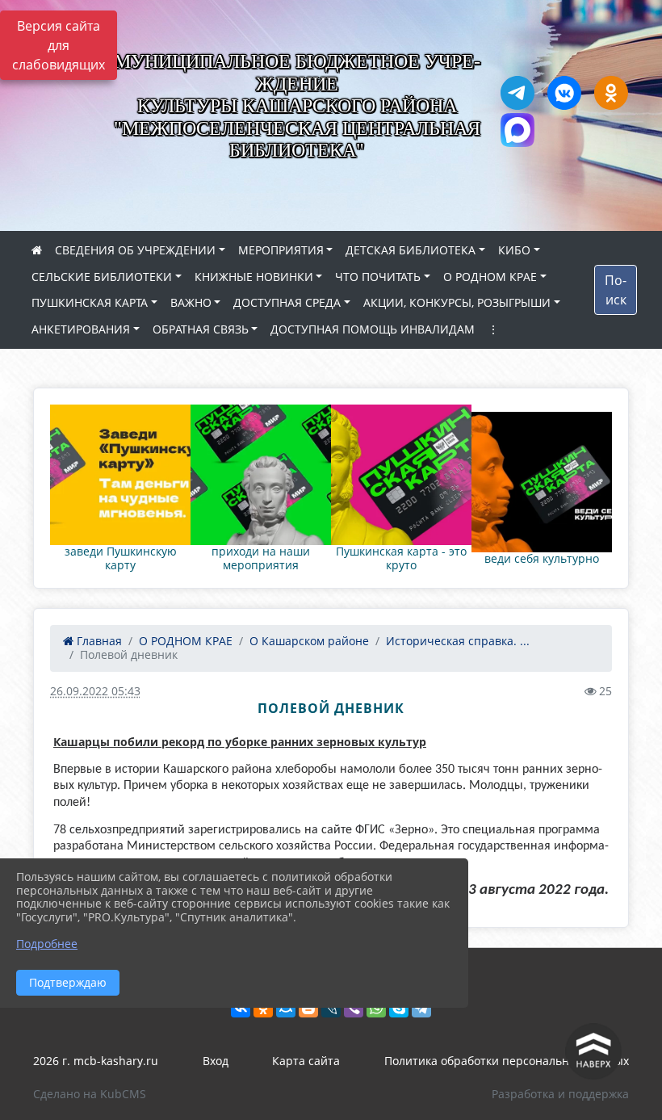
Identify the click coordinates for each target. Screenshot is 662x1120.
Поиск (615, 289)
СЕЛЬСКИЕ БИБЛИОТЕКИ (101, 276)
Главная (97, 640)
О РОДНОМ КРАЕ (490, 276)
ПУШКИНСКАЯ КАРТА (89, 302)
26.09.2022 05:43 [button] (95, 690)
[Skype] (399, 1007)
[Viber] (353, 1007)
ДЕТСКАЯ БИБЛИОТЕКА (411, 250)
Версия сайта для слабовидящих (58, 45)
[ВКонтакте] (240, 1007)
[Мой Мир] (285, 1007)
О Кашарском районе (309, 640)
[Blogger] (308, 1007)
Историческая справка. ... (458, 640)
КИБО (514, 250)
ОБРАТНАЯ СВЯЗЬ (201, 329)
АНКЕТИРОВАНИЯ (80, 329)
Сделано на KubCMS (89, 1093)
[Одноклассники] (263, 1007)
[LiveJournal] (331, 1007)
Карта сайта (306, 1060)
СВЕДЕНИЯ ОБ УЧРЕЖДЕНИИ (135, 250)
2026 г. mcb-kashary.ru (95, 1060)
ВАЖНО (191, 302)
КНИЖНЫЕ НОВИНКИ (254, 276)
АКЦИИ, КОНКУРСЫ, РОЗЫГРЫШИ (457, 302)
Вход (215, 1060)
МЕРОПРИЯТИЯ (281, 250)
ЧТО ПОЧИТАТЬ (378, 276)
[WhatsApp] (376, 1007)
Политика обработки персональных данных (506, 1060)
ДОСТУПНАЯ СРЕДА (287, 302)
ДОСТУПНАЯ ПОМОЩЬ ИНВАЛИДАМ (372, 329)
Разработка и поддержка (560, 1093)
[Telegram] (421, 1007)
